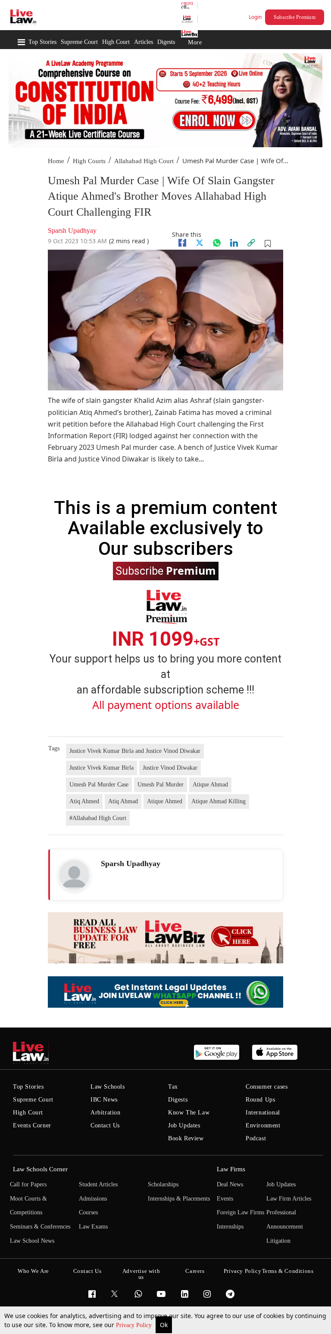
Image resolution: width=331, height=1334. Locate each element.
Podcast (256, 1138)
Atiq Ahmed (84, 801)
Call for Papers (28, 1184)
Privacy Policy (134, 1325)
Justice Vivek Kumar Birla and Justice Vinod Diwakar (134, 751)
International (263, 1112)
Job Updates (184, 1125)
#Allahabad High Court (97, 818)
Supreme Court (79, 42)
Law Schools (108, 1086)
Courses (88, 1212)
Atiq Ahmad (123, 801)
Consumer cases (266, 1086)
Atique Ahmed (164, 801)
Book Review (186, 1138)
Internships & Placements (179, 1198)
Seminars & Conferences (40, 1226)
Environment (263, 1125)
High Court (116, 42)
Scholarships (163, 1184)
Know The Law (188, 1112)
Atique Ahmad (210, 784)
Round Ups (260, 1099)
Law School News (32, 1241)
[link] (251, 243)
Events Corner (32, 1125)
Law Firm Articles (288, 1198)
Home (56, 161)
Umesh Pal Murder (160, 784)
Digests (166, 42)
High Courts (89, 161)
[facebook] (182, 243)
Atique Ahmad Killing (218, 801)
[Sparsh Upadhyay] (74, 875)
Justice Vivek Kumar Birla (101, 767)
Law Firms (231, 1169)
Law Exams (93, 1226)
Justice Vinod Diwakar (170, 767)
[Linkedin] (234, 243)
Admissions (93, 1198)
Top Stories (42, 42)
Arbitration (106, 1112)
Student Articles (98, 1184)
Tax (173, 1086)
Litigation (278, 1241)
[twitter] (199, 243)
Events (225, 1198)
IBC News (104, 1099)
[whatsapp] (217, 243)
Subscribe (166, 570)
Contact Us (105, 1125)
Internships (230, 1226)
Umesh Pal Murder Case (98, 784)
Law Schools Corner (40, 1169)
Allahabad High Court (144, 161)
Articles (143, 42)
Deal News (230, 1184)
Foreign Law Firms (240, 1212)
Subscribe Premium (294, 17)
